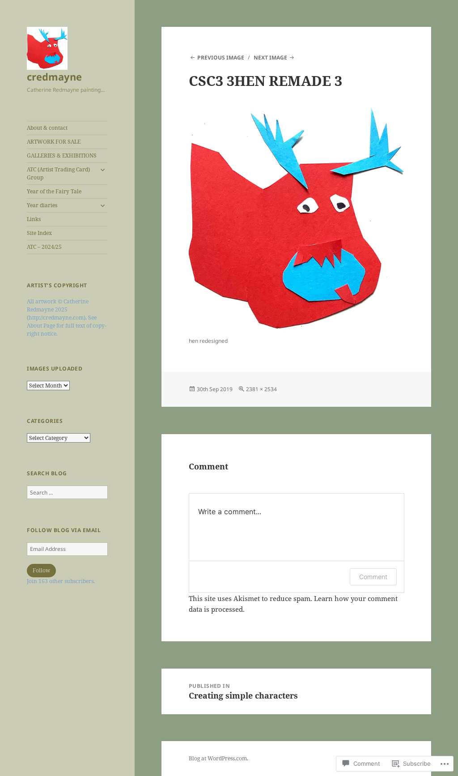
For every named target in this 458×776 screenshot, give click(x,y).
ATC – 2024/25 (44, 247)
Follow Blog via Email (64, 530)
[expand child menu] (102, 169)
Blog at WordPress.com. (218, 758)
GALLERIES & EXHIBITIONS (62, 155)
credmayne (54, 76)
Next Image (270, 57)
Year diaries (42, 205)
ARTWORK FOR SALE (54, 141)
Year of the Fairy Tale (54, 191)
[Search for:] (67, 492)
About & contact (47, 128)
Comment (373, 576)
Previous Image (220, 57)
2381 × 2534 (261, 389)
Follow (41, 570)
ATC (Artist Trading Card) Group (58, 173)
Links (34, 219)
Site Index (39, 233)
